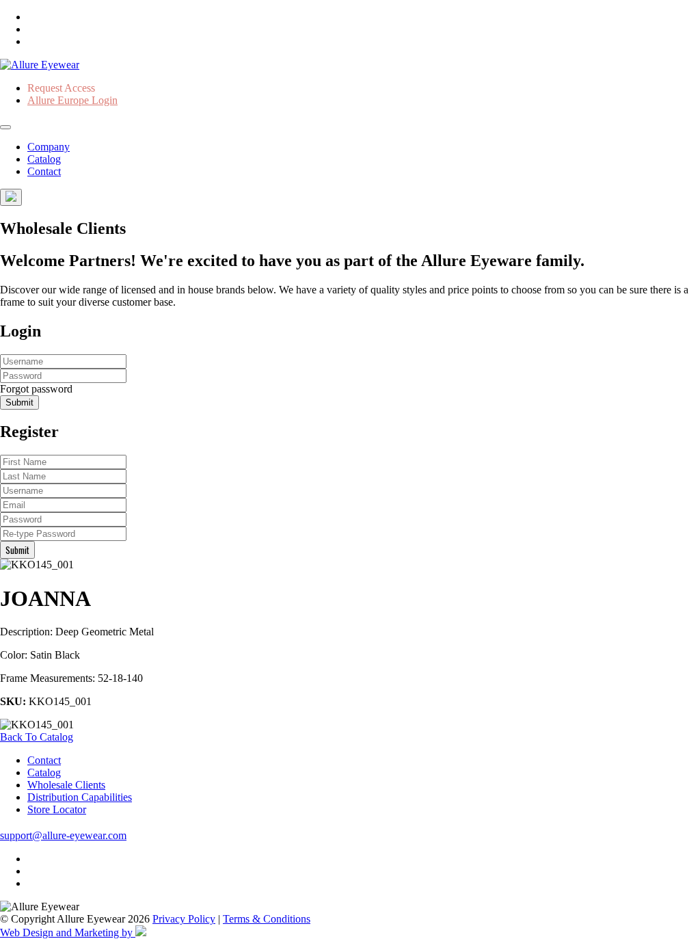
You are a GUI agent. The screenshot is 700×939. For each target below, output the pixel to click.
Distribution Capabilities (79, 797)
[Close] (11, 197)
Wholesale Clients (66, 785)
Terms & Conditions (266, 919)
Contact (44, 171)
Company (48, 147)
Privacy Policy (183, 919)
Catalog (44, 159)
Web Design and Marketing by (67, 932)
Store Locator (56, 809)
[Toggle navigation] (5, 127)
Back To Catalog (36, 737)
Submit (19, 402)
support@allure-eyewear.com (63, 835)
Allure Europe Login (72, 100)
